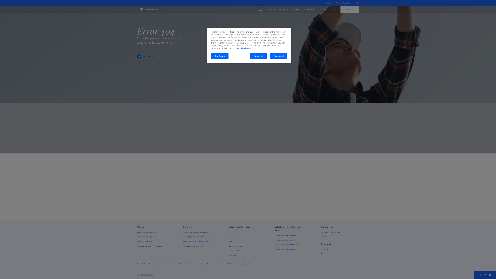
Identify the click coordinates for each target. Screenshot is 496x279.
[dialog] (249, 45)
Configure (220, 56)
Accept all (279, 56)
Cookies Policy (244, 48)
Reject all (258, 56)
